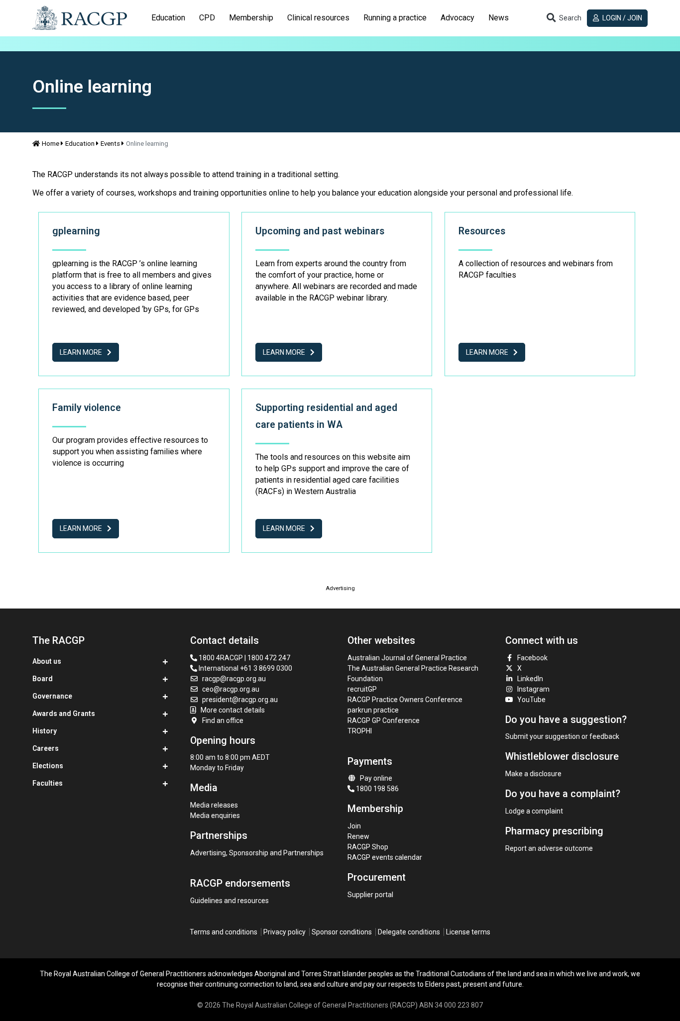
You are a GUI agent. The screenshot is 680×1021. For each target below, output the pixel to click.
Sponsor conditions (342, 932)
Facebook (532, 658)
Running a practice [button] (395, 17)
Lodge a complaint (534, 811)
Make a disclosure (533, 774)
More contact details (233, 710)
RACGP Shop (367, 847)
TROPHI (359, 731)
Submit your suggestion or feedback (562, 736)
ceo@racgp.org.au (230, 689)
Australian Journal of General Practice (407, 658)
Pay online (376, 778)
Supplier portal (370, 895)
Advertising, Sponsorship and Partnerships (257, 853)
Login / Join (621, 18)
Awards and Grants (63, 713)
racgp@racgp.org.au (234, 679)
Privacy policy (284, 932)
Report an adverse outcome (549, 848)
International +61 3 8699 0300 (244, 668)
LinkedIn (530, 679)
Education (80, 143)
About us (46, 661)
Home (50, 143)
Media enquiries (215, 815)
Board (42, 679)
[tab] (168, 18)
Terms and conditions (223, 932)
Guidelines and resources (229, 901)
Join (354, 826)
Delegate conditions (409, 932)
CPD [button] (207, 17)
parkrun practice (373, 710)
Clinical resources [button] (318, 17)
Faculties (47, 783)
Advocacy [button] (457, 17)
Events (110, 143)
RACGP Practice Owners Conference (404, 700)
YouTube (531, 700)
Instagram (533, 689)
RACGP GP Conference (383, 720)
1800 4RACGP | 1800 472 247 (243, 658)
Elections (47, 766)
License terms (468, 932)
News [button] (498, 17)
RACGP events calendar (384, 857)
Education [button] (168, 17)
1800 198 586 (376, 789)
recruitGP (362, 689)
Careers (45, 748)
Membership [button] (251, 17)
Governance (52, 696)
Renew (358, 836)
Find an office (222, 720)
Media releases (214, 805)
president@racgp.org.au (240, 700)
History (44, 731)
